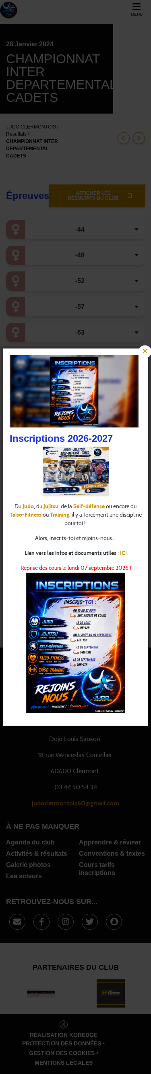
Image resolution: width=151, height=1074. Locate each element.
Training (59, 515)
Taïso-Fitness (25, 515)
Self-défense (89, 506)
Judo (28, 506)
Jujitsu (50, 506)
